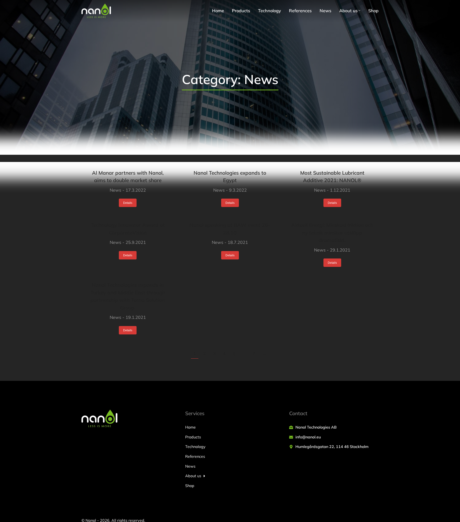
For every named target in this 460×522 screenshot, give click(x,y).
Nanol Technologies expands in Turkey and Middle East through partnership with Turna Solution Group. (128, 296)
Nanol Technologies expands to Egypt (230, 177)
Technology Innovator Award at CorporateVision (128, 229)
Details (127, 203)
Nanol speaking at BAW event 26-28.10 (230, 229)
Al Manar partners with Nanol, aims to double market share (128, 177)
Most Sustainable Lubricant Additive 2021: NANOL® (332, 177)
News (115, 190)
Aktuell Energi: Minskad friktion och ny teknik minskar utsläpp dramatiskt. (332, 232)
